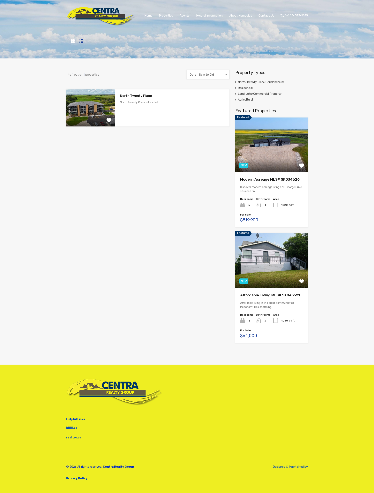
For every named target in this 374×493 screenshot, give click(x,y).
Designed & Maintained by (290, 466)
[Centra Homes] (102, 25)
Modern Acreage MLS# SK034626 (270, 179)
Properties (166, 15)
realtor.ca (73, 437)
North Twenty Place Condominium (261, 82)
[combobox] (208, 74)
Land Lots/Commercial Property (259, 93)
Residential (245, 88)
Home (148, 15)
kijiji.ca (71, 427)
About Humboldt (240, 15)
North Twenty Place (136, 96)
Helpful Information (209, 15)
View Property (90, 119)
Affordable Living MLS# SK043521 (270, 295)
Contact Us (266, 15)
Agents (185, 15)
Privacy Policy (76, 478)
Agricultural (245, 99)
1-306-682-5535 (296, 15)
